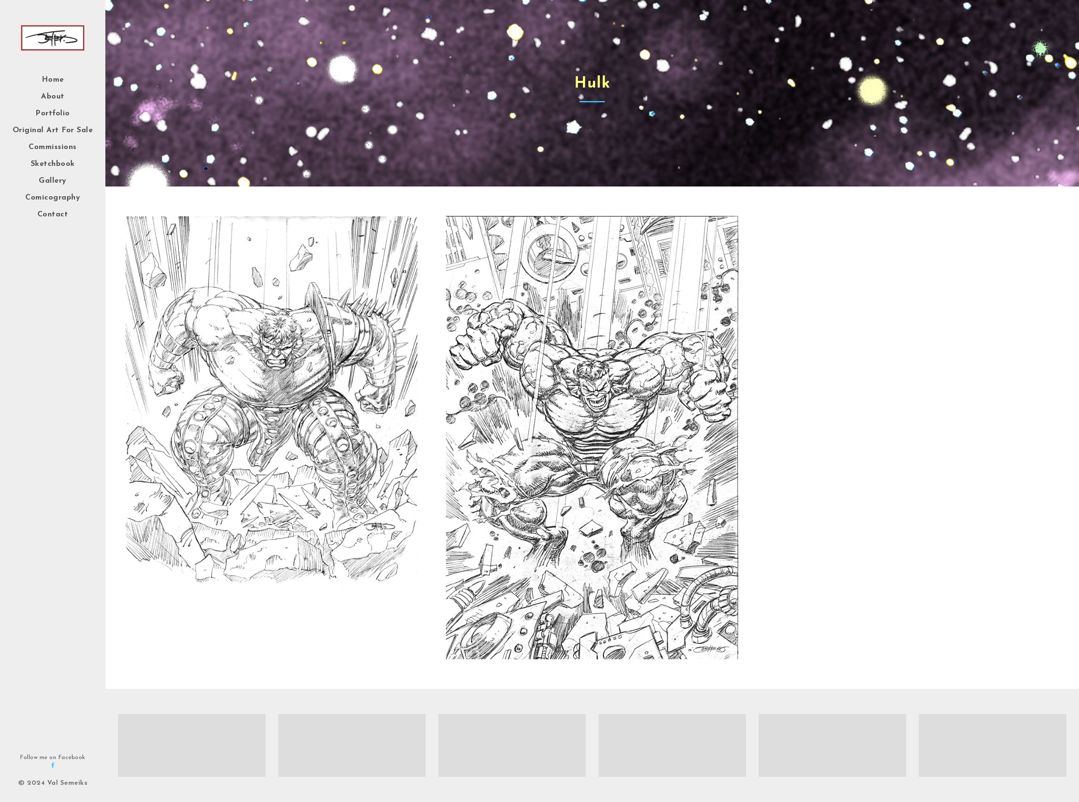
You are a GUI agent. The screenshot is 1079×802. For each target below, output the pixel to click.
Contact (53, 214)
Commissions (53, 147)
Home (53, 80)
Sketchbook (53, 164)
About (52, 97)
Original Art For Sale (53, 130)
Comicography (52, 198)
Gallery (53, 181)
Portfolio (52, 113)
